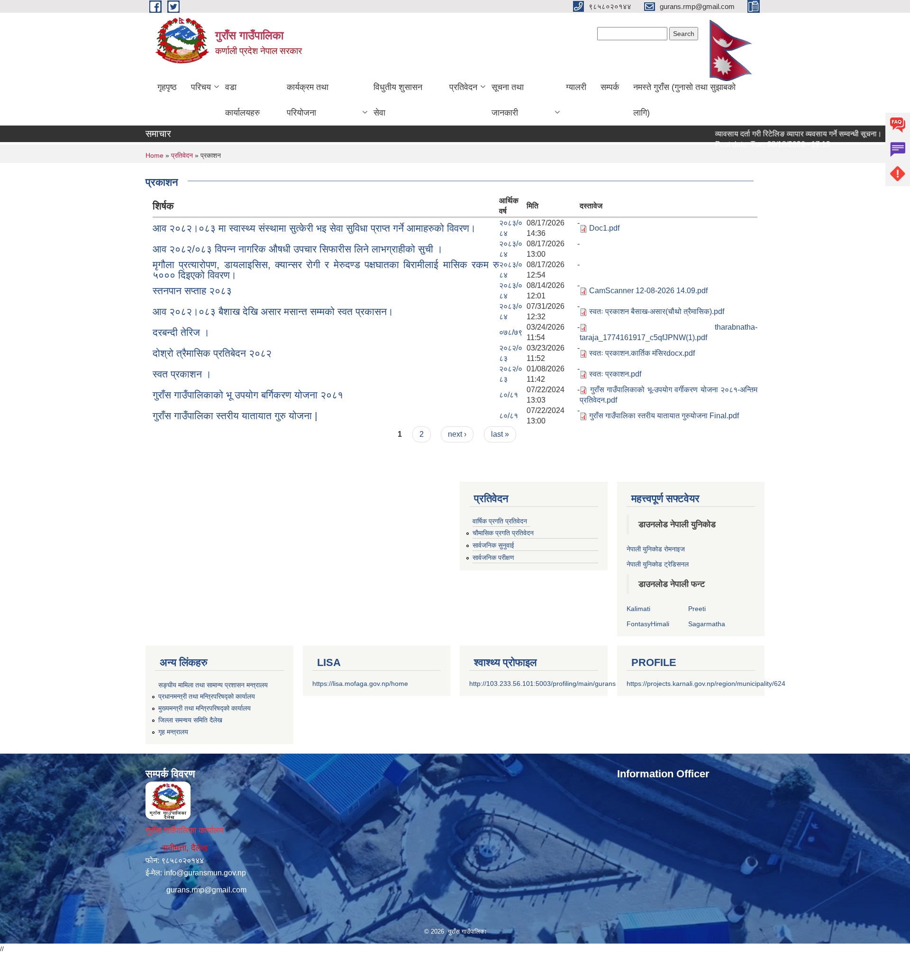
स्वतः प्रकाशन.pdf (615, 374)
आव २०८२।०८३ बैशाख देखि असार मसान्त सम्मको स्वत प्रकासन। (273, 311)
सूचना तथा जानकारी (507, 99)
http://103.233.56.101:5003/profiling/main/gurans (542, 683)
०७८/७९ (510, 332)
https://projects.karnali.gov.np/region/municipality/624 (706, 683)
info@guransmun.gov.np (205, 873)
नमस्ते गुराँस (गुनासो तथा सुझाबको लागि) (684, 99)
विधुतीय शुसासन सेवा (397, 99)
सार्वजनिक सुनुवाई (493, 545)
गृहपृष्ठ (167, 87)
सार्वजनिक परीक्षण (493, 557)
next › (457, 434)
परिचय (201, 87)
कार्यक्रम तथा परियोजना (307, 99)
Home (155, 155)
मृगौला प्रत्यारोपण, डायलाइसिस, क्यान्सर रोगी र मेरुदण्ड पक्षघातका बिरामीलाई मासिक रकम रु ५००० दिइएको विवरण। (326, 269)
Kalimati (638, 608)
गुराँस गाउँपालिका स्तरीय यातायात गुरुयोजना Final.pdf (664, 416)
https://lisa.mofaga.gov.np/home (360, 683)
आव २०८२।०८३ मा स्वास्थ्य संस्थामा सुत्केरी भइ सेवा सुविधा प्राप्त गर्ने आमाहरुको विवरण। (314, 228)
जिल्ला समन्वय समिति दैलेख (190, 720)
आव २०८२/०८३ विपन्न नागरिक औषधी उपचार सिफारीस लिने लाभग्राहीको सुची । (298, 248)
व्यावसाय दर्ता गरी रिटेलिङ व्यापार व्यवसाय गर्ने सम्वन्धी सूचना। (777, 134)
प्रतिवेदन (463, 87)
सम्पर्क (610, 87)
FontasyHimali (648, 624)
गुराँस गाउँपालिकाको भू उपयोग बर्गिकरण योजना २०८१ (248, 394)
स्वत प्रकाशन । (182, 374)
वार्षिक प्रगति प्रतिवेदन (500, 521)
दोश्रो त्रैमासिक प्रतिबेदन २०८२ (212, 353)
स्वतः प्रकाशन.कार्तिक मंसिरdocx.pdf (642, 353)
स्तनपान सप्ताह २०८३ (192, 290)
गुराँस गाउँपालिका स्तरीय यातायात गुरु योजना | (235, 415)
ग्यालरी (576, 87)
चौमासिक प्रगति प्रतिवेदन (503, 533)
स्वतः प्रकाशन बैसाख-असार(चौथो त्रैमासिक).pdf (656, 311)
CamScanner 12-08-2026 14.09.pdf (648, 291)
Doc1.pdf (604, 228)
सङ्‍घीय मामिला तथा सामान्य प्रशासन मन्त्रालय (213, 685)
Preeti (697, 608)
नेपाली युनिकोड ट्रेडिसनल (658, 564)
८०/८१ (508, 395)
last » (500, 434)
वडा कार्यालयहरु (242, 99)
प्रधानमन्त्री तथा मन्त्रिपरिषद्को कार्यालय (206, 696)
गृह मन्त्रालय (173, 732)
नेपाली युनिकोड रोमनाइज (656, 549)
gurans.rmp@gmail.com (206, 890)
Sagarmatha (706, 624)
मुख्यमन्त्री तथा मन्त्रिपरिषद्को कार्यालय (204, 708)
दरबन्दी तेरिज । (181, 332)
